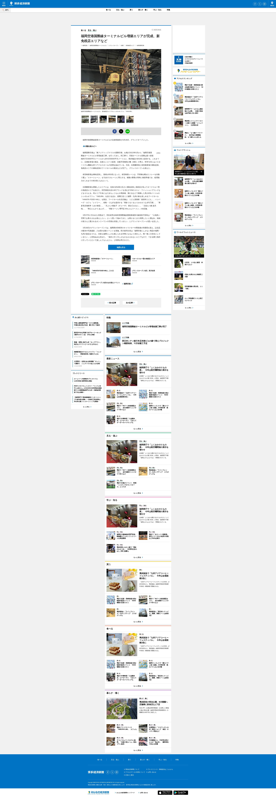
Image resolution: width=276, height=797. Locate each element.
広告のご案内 (129, 775)
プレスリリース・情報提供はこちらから (160, 769)
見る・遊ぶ (120, 10)
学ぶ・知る (157, 10)
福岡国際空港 (140, 45)
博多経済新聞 (19, 4)
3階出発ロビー (91, 146)
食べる (108, 10)
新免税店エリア (130, 45)
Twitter (260, 4)
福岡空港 (85, 45)
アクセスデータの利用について (135, 772)
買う (131, 10)
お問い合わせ (152, 772)
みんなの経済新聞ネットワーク (98, 792)
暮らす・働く (143, 10)
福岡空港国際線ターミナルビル (98, 45)
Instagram (264, 4)
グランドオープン (114, 45)
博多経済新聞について (132, 769)
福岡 (122, 45)
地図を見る (121, 247)
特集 (168, 10)
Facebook (255, 4)
